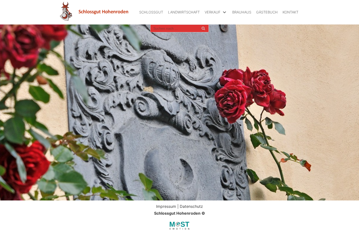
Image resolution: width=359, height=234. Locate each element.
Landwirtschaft (184, 12)
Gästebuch (267, 12)
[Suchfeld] (203, 28)
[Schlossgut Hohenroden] (94, 12)
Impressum (166, 206)
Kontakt (290, 12)
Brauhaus (241, 12)
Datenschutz (191, 206)
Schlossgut (151, 12)
